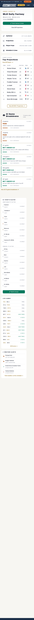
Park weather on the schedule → (14, 375)
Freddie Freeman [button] (12, 82)
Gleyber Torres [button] (11, 78)
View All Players (6, 62)
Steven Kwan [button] (11, 89)
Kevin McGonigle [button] (12, 99)
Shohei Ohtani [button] (11, 68)
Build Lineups (15, 291)
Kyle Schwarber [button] (12, 95)
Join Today (21, 5)
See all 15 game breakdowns (9, 189)
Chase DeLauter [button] (12, 72)
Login (28, 5)
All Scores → (13, 346)
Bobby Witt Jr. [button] (11, 92)
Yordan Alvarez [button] (12, 75)
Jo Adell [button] (9, 85)
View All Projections (17, 27)
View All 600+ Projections (16, 106)
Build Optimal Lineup (18, 23)
